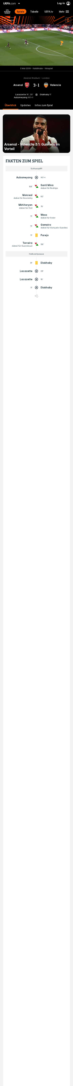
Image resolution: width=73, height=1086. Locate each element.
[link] (20, 11)
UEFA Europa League (7, 11)
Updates (25, 105)
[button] (63, 11)
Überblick (10, 105)
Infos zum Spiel (44, 105)
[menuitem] (21, 11)
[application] (36, 45)
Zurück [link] (10, 20)
